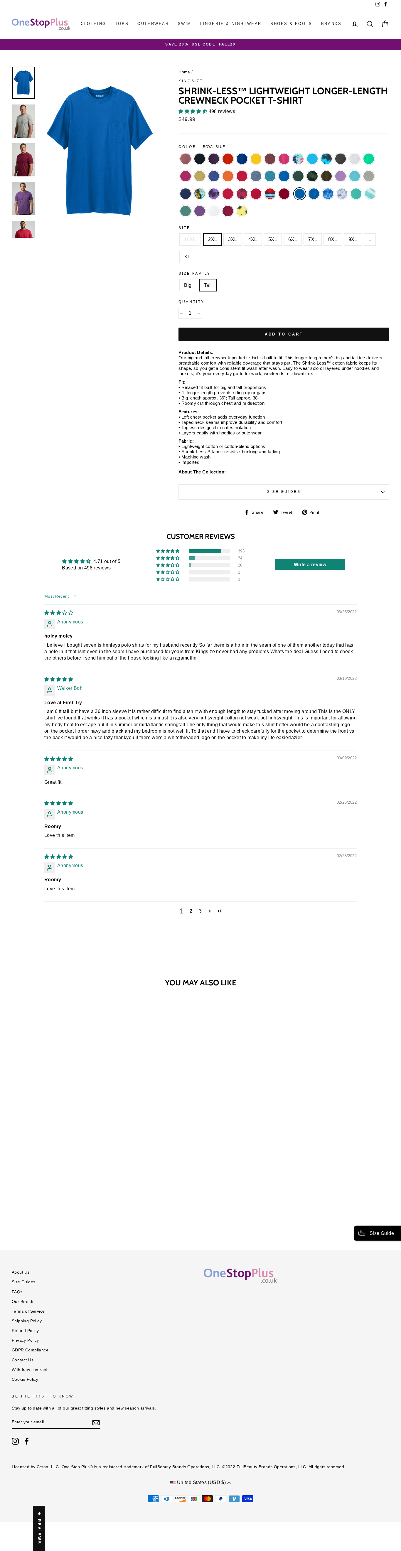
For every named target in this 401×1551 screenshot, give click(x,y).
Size (184, 228)
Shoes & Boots (291, 23)
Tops (122, 23)
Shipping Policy (27, 1321)
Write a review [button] (310, 564)
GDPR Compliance (30, 1350)
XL (187, 256)
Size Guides (284, 492)
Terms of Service (28, 1311)
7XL (312, 239)
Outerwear (153, 23)
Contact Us (22, 1360)
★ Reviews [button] (39, 1528)
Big (187, 285)
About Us (21, 1272)
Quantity (191, 302)
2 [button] (191, 910)
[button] (193, 111)
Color (201, 147)
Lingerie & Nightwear (231, 23)
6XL (292, 239)
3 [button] (200, 910)
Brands (331, 23)
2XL (212, 239)
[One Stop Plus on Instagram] (15, 1441)
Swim (184, 23)
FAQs (17, 1292)
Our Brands (23, 1301)
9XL (352, 239)
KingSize (190, 81)
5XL (272, 239)
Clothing (93, 23)
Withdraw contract (29, 1370)
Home (184, 72)
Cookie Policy (25, 1379)
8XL (332, 239)
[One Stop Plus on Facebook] (26, 1441)
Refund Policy (25, 1331)
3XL (232, 239)
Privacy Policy (25, 1340)
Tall (208, 285)
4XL (252, 239)
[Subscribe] (96, 1422)
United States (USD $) (201, 1482)
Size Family (194, 274)
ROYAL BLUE (300, 194)
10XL (190, 239)
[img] (58, 612)
